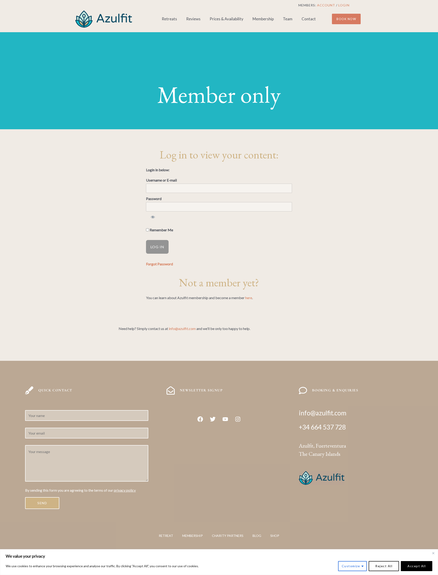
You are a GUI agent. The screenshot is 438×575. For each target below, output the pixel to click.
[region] (219, 562)
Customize (351, 566)
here (248, 297)
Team (287, 18)
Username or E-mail (161, 180)
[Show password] (152, 217)
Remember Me (161, 230)
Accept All (416, 566)
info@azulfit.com (182, 328)
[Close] (433, 553)
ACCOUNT (326, 5)
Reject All (383, 566)
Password (154, 198)
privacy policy (125, 490)
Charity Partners (227, 536)
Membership (263, 18)
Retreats (169, 18)
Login (343, 5)
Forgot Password (159, 264)
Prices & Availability (226, 18)
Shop (274, 536)
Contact (309, 18)
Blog (257, 536)
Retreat (166, 536)
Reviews (193, 18)
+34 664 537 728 (322, 427)
